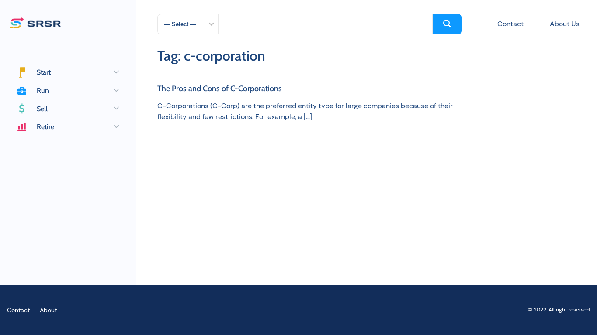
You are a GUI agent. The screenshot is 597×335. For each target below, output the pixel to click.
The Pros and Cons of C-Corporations (219, 89)
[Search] (447, 24)
